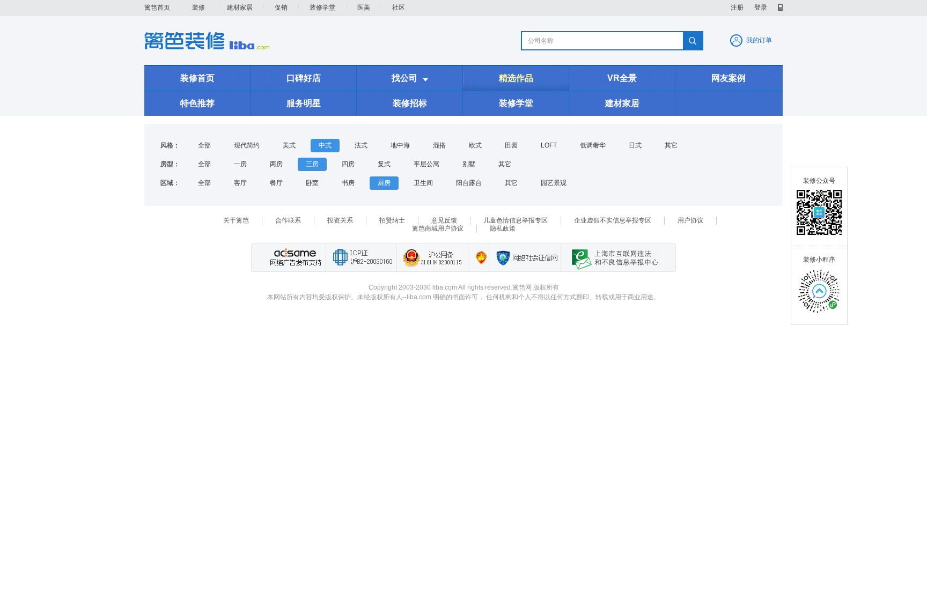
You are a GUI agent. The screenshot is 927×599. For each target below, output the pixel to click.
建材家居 (240, 7)
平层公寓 (426, 164)
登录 (760, 7)
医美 (363, 7)
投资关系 (340, 220)
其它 (671, 145)
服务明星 (303, 103)
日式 (635, 145)
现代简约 (247, 145)
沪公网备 (431, 257)
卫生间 (423, 183)
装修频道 (206, 40)
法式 (361, 145)
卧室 (312, 183)
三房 (312, 164)
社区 (398, 7)
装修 (198, 7)
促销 (281, 7)
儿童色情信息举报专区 (515, 220)
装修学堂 (322, 7)
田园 (511, 145)
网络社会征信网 (524, 257)
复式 (384, 164)
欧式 (475, 145)
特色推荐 (197, 103)
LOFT (549, 145)
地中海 (400, 145)
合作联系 (288, 220)
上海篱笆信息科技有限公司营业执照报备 (478, 257)
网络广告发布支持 (294, 257)
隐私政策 (503, 228)
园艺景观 (553, 183)
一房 (240, 164)
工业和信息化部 (360, 257)
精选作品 (516, 78)
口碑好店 (303, 78)
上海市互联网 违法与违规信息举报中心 (612, 257)
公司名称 (541, 41)
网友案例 (728, 78)
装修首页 (197, 78)
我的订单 (759, 40)
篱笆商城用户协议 (438, 228)
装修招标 (410, 103)
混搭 (439, 145)
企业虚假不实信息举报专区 (612, 220)
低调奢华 (593, 145)
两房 (276, 164)
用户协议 (690, 220)
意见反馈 (444, 220)
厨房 (384, 183)
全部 (204, 145)
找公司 (410, 78)
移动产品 (780, 7)
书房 (348, 183)
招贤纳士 (392, 220)
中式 (325, 145)
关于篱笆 (236, 220)
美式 (289, 145)
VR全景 (622, 78)
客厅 (240, 183)
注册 (737, 7)
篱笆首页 (157, 7)
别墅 (468, 164)
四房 (348, 164)
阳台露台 (469, 183)
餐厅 (276, 183)
